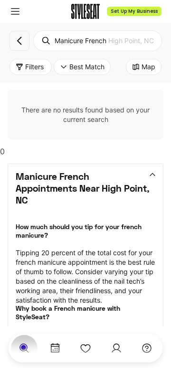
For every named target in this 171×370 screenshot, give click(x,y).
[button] (15, 11)
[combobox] (98, 40)
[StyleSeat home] (85, 11)
